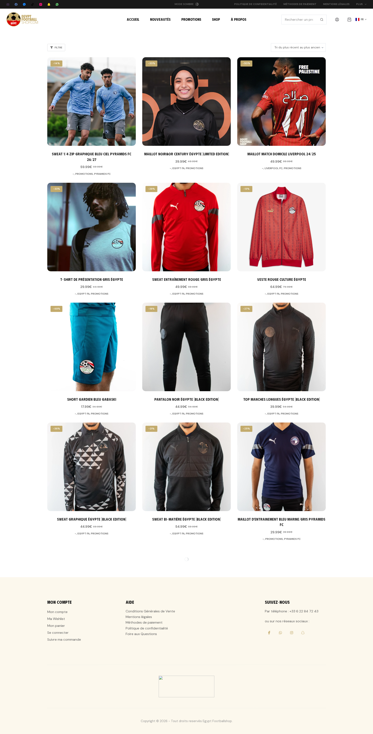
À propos (238, 19)
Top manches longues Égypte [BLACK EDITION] (281, 399)
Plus (359, 4)
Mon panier (56, 625)
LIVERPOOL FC (274, 168)
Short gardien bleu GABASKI (91, 399)
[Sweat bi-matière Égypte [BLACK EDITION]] (186, 467)
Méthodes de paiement (299, 4)
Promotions (191, 19)
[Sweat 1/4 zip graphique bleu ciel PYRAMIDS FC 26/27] (91, 101)
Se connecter (58, 632)
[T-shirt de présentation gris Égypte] (91, 227)
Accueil (133, 19)
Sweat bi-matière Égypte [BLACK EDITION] (186, 519)
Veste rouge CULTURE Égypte (281, 279)
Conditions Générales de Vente (150, 611)
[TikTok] (32, 4)
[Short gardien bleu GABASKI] (91, 347)
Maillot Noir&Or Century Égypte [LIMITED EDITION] (186, 154)
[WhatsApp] (57, 4)
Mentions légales (336, 4)
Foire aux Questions (141, 634)
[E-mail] (7, 4)
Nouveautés (160, 19)
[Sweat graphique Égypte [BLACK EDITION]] (91, 467)
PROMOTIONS (84, 174)
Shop (216, 19)
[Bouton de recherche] (321, 19)
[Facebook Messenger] (24, 4)
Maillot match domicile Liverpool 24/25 (281, 154)
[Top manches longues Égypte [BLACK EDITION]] (281, 347)
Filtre (58, 47)
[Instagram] (40, 4)
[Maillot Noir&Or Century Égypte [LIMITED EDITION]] (186, 101)
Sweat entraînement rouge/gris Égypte (186, 279)
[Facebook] (16, 4)
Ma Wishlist (56, 618)
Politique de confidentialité (255, 4)
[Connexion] (337, 19)
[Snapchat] (48, 4)
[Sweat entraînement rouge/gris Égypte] (186, 227)
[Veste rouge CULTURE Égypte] (281, 227)
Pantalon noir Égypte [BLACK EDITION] (186, 399)
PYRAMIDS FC (102, 174)
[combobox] (299, 19)
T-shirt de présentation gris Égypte (91, 279)
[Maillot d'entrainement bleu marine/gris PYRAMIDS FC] (281, 467)
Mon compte (57, 612)
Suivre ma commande (64, 639)
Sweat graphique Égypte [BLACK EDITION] (91, 519)
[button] (361, 19)
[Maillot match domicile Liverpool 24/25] (281, 101)
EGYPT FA (178, 168)
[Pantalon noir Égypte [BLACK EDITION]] (186, 347)
